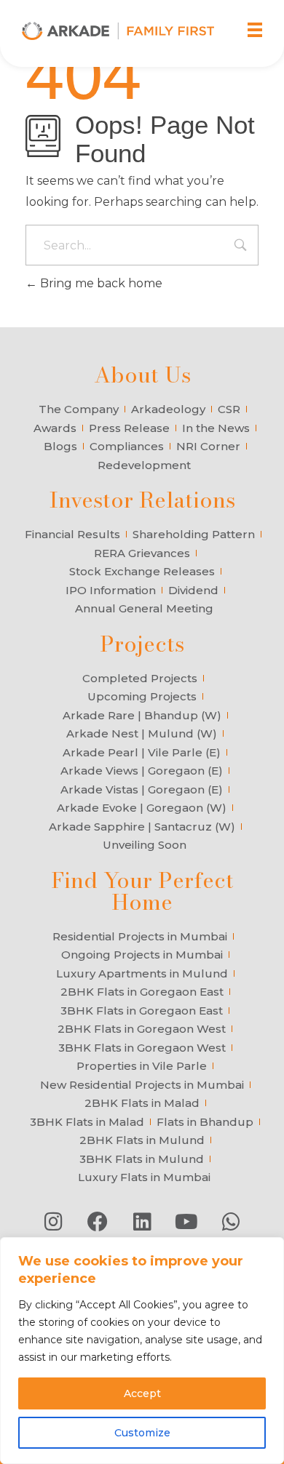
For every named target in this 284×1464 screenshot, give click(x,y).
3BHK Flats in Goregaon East (141, 1010)
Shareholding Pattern (194, 534)
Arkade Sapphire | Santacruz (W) (142, 826)
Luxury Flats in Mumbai (144, 1177)
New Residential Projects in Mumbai (142, 1085)
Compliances (127, 446)
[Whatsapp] (230, 1221)
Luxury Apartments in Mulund (142, 973)
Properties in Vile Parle (141, 1066)
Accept (142, 1393)
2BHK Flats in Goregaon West (142, 1029)
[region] (142, 1350)
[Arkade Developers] (118, 31)
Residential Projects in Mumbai (139, 936)
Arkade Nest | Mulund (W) (141, 733)
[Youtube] (186, 1221)
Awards (54, 428)
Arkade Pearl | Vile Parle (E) (142, 752)
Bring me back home (99, 283)
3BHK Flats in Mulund (141, 1159)
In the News (216, 428)
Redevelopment (144, 465)
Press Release (129, 428)
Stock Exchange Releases (142, 571)
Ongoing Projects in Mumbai (142, 954)
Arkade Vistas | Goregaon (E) (141, 789)
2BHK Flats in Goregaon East (142, 992)
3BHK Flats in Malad (87, 1122)
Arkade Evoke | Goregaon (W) (141, 808)
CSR (229, 409)
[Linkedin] (142, 1221)
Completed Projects (139, 678)
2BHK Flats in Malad (142, 1103)
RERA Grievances (142, 553)
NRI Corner (208, 446)
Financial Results (72, 534)
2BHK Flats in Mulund (142, 1140)
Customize (142, 1432)
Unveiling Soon (144, 845)
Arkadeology (168, 409)
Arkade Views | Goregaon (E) (141, 770)
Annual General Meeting (144, 608)
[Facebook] (97, 1221)
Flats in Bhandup (205, 1122)
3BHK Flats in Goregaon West (142, 1048)
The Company (79, 409)
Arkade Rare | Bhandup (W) (142, 715)
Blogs (60, 446)
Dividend (193, 590)
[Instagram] (53, 1221)
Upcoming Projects (142, 696)
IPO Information (111, 590)
